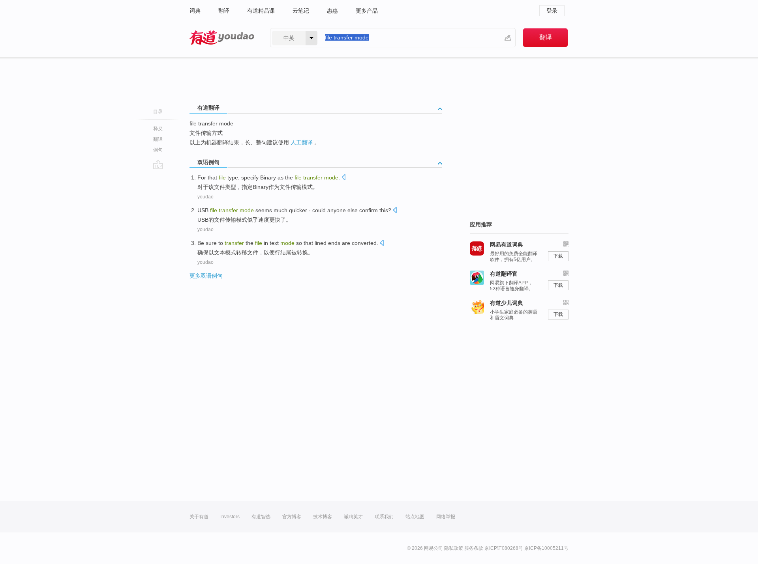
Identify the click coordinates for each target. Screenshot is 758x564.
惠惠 (332, 10)
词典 (195, 10)
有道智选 (260, 516)
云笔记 (301, 10)
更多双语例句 (206, 276)
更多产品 (367, 10)
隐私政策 (453, 548)
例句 (158, 150)
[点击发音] (343, 178)
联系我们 (384, 516)
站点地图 (414, 516)
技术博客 (322, 516)
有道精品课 (261, 10)
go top (158, 164)
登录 (551, 10)
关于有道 (199, 516)
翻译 (223, 10)
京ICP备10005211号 (546, 548)
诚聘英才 (353, 516)
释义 (158, 128)
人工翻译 (302, 142)
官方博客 (291, 516)
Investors (230, 516)
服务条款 (473, 548)
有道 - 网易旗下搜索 (222, 37)
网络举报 (445, 516)
